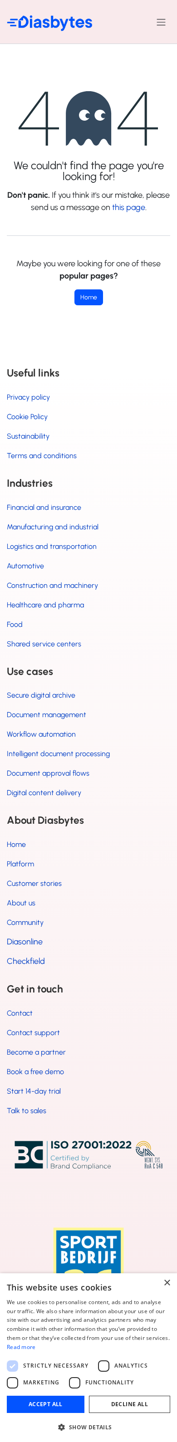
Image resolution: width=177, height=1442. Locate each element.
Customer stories (34, 883)
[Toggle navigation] (161, 22)
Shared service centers (44, 644)
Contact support (33, 1032)
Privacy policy (28, 397)
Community (25, 922)
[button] (88, 1427)
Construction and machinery (52, 585)
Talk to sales (26, 1110)
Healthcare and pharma (45, 605)
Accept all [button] (46, 1404)
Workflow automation (41, 734)
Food (15, 624)
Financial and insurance (44, 507)
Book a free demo (35, 1071)
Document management (46, 714)
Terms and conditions (42, 455)
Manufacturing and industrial (52, 527)
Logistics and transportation (52, 546)
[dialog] (88, 1357)
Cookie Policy (27, 416)
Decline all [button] (129, 1404)
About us (21, 903)
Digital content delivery (44, 792)
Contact (20, 1013)
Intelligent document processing (58, 753)
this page (128, 207)
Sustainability (28, 436)
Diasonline (25, 942)
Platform (20, 864)
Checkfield (26, 961)
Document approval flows (48, 773)
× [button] (166, 1283)
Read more (21, 1347)
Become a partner (36, 1052)
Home (88, 297)
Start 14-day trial (34, 1091)
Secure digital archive (41, 695)
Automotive (25, 566)
